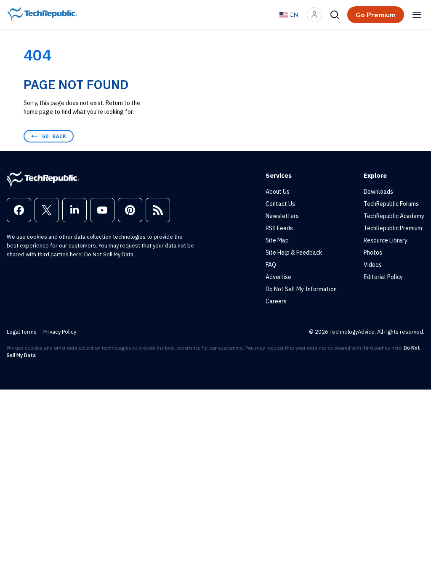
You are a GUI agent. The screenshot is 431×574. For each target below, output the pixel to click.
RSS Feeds (279, 228)
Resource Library (385, 240)
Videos (373, 265)
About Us (278, 191)
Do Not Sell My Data (108, 254)
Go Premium (376, 15)
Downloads (378, 191)
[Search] (334, 14)
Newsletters (282, 216)
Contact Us (280, 204)
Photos (373, 252)
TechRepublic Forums (391, 204)
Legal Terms (22, 331)
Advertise (278, 277)
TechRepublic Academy (394, 216)
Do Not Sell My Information (301, 289)
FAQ (271, 265)
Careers (276, 301)
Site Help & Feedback (294, 252)
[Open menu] (416, 14)
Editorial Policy (383, 277)
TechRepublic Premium (393, 228)
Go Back (54, 136)
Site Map (277, 240)
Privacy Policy (59, 331)
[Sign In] (314, 14)
